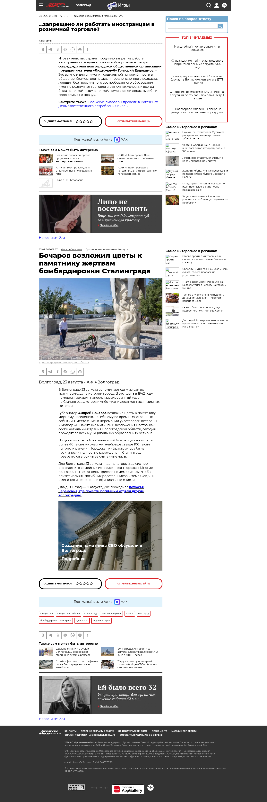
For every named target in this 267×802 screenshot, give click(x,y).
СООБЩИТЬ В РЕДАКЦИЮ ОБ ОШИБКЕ (141, 735)
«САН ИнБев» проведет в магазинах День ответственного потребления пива (137, 170)
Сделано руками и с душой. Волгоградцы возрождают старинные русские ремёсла (73, 651)
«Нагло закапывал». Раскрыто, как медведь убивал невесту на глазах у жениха (204, 284)
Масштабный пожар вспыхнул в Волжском (197, 48)
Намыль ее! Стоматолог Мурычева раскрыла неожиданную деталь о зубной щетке (203, 135)
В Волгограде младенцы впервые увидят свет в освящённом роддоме (197, 110)
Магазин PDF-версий (183, 731)
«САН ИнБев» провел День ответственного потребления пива (135, 158)
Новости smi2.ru (52, 238)
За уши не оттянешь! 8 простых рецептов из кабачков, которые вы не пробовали (205, 199)
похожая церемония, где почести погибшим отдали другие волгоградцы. (101, 491)
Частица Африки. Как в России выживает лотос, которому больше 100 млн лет (203, 148)
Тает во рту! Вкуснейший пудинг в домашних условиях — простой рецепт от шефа (203, 297)
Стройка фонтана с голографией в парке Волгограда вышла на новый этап (77, 664)
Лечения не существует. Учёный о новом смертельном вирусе (202, 159)
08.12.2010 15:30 (48, 15)
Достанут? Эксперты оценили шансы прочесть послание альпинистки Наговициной (205, 323)
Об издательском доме (132, 731)
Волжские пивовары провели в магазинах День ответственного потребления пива (108, 104)
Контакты (70, 731)
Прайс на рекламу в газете (97, 731)
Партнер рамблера (98, 787)
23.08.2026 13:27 (48, 249)
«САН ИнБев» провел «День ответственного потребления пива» (74, 170)
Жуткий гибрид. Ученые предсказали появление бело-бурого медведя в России (205, 173)
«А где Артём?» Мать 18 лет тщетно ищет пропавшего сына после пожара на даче (203, 186)
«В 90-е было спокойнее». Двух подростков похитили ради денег (203, 309)
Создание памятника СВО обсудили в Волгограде (102, 548)
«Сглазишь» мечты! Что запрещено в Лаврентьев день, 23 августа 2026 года (196, 64)
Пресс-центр (159, 731)
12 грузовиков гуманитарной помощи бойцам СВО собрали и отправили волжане (137, 664)
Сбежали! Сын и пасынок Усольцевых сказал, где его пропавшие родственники (205, 272)
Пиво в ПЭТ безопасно (69, 180)
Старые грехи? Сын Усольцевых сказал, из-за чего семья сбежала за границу (204, 259)
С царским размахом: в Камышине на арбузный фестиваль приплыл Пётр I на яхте (197, 95)
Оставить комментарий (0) (133, 121)
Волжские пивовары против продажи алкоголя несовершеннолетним (73, 158)
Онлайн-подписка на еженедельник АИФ (90, 735)
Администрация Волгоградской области (64, 362)
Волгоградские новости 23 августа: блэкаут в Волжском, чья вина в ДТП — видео (197, 80)
